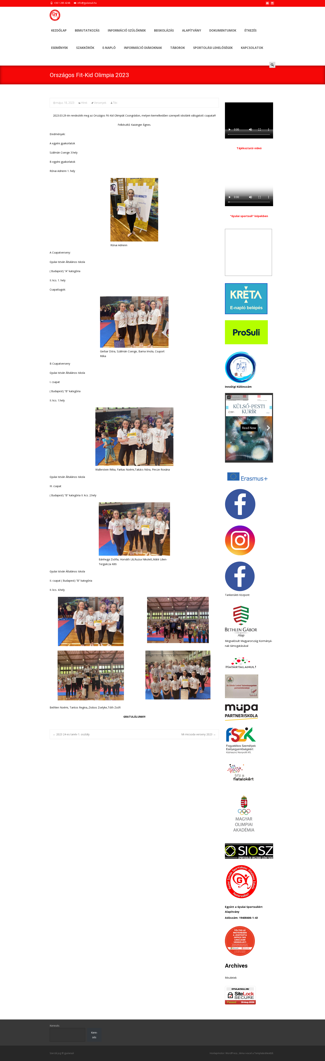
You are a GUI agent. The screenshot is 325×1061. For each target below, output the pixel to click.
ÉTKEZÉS (251, 30)
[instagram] (272, 4)
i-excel (248, 1053)
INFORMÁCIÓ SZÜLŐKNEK (127, 30)
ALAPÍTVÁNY (191, 30)
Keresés (54, 1025)
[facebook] (267, 4)
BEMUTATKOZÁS (87, 30)
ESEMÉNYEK (59, 48)
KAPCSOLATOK (252, 48)
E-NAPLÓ (109, 48)
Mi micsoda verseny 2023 (198, 734)
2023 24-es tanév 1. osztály (71, 734)
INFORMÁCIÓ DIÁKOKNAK (143, 48)
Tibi (115, 102)
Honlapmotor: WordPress (224, 1053)
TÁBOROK (177, 48)
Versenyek (100, 102)
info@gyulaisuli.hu (87, 3)
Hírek (84, 102)
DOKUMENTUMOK (222, 30)
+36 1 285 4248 (62, 3)
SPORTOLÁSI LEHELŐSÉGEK (213, 48)
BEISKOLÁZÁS (164, 30)
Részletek (231, 977)
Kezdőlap (59, 30)
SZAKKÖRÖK (85, 48)
